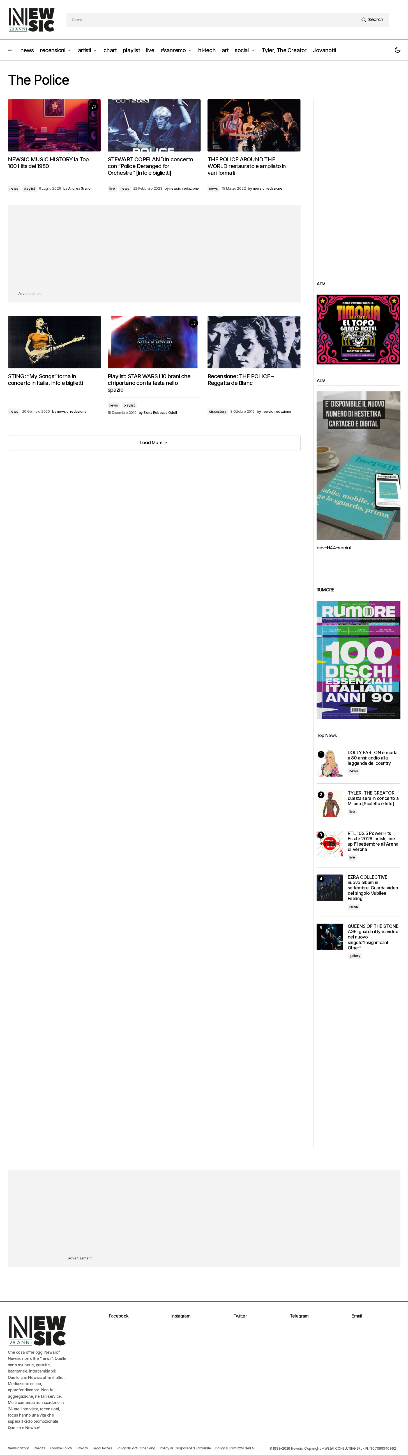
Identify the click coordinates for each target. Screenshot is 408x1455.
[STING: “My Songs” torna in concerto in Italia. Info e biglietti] (54, 342)
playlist (29, 188)
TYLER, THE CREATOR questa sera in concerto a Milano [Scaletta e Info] (373, 798)
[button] (10, 50)
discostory (218, 411)
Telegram (299, 1316)
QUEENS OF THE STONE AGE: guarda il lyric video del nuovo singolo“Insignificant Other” (373, 937)
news (14, 188)
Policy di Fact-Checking (136, 1448)
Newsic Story (18, 1448)
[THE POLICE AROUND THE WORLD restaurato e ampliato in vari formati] (254, 125)
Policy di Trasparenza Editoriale (185, 1448)
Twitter (240, 1316)
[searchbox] (213, 20)
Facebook (119, 1316)
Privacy (82, 1448)
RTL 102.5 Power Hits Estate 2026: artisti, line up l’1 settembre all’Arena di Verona (373, 841)
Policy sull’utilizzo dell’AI (234, 1448)
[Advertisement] (154, 251)
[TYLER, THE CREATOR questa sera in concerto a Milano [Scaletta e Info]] (330, 803)
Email (356, 1316)
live (112, 188)
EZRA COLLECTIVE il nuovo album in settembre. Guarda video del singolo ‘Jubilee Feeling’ (373, 888)
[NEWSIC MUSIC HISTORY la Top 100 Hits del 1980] (54, 125)
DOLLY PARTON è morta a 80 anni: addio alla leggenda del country (373, 758)
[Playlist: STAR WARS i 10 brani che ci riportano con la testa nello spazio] (154, 342)
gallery (354, 956)
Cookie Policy (61, 1448)
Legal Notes (102, 1448)
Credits (39, 1448)
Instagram (180, 1316)
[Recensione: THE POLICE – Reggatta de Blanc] (254, 342)
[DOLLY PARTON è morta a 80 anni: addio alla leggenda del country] (330, 763)
